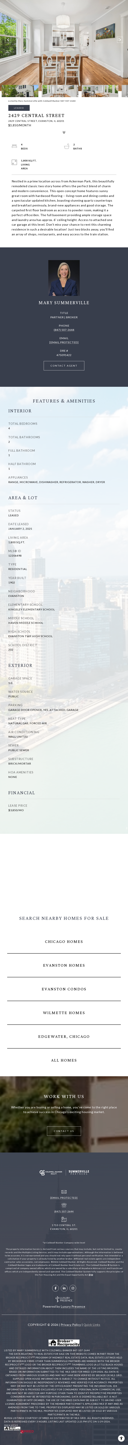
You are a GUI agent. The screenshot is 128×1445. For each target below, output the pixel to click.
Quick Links (92, 1324)
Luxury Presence (73, 1306)
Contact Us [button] (64, 1131)
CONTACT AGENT (64, 365)
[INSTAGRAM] (73, 1288)
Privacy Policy (71, 1324)
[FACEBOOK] (55, 1288)
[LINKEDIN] (64, 1288)
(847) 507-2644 (64, 329)
